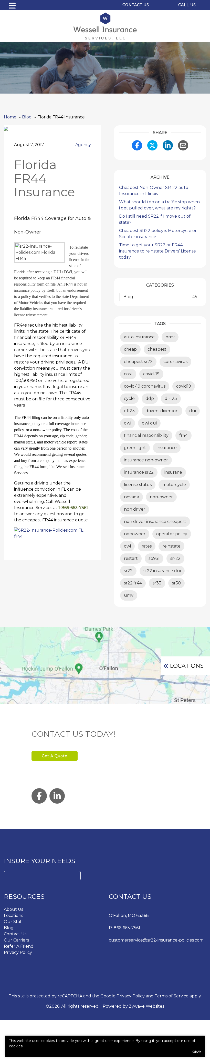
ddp (149, 398)
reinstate (171, 546)
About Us (13, 909)
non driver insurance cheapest (155, 521)
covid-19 (151, 373)
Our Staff (13, 921)
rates (147, 546)
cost (128, 373)
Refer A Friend (19, 946)
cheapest (157, 349)
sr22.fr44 (133, 583)
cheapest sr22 (138, 361)
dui (192, 410)
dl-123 (171, 398)
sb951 (154, 558)
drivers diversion (161, 410)
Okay (196, 1052)
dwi (127, 423)
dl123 (129, 410)
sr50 (176, 583)
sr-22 (175, 558)
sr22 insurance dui (162, 570)
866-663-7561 (127, 927)
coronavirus (175, 361)
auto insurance (139, 337)
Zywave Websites (146, 1006)
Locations (187, 665)
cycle (129, 398)
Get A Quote (54, 756)
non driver (134, 509)
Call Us (187, 5)
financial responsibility (146, 435)
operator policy (171, 533)
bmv (170, 337)
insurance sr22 (139, 472)
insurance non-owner (146, 460)
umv (128, 595)
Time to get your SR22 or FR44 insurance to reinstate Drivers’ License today (157, 251)
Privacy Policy (18, 952)
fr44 (183, 435)
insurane (173, 472)
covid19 (183, 386)
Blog (9, 927)
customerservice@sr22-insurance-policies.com (156, 940)
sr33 (157, 583)
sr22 (128, 570)
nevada (131, 496)
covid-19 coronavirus (144, 386)
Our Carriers (16, 940)
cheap (130, 349)
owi (127, 546)
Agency (83, 144)
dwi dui (149, 423)
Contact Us (135, 5)
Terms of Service (171, 996)
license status (138, 484)
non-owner (161, 496)
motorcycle (174, 484)
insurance (167, 447)
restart (131, 558)
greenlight (135, 447)
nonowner (134, 533)
